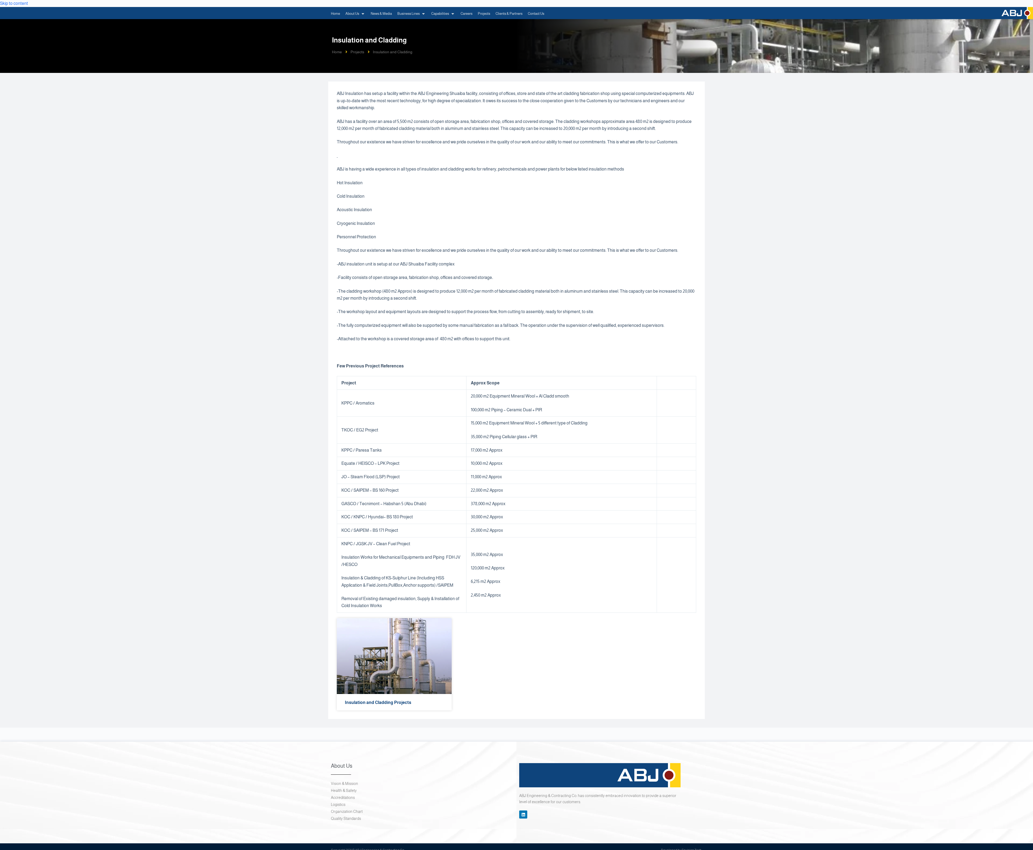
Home (337, 52)
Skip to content (14, 3)
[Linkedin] (523, 814)
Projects (357, 52)
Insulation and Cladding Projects (378, 702)
